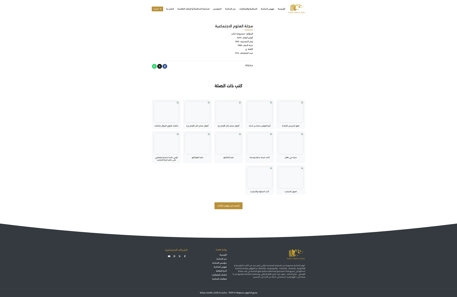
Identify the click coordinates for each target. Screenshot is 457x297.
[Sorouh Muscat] (296, 9)
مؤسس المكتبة (219, 263)
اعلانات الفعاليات (219, 275)
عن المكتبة (230, 9)
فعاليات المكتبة (219, 279)
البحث (155, 9)
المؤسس (217, 9)
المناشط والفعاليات (248, 9)
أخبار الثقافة (221, 271)
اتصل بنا (170, 9)
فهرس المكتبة (267, 9)
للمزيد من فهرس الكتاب (228, 206)
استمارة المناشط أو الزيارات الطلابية (193, 9)
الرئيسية (281, 9)
